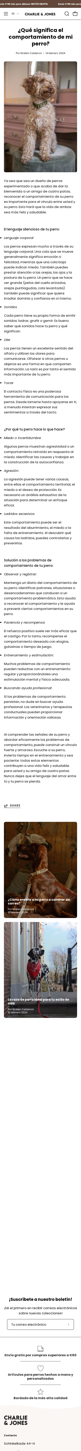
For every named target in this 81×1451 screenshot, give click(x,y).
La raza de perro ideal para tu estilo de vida (38, 1001)
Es (13, 13)
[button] (66, 13)
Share (15, 806)
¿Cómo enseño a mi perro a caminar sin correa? (39, 901)
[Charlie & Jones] (40, 14)
